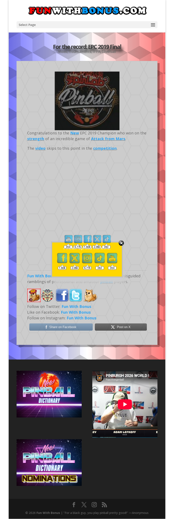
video (40, 148)
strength (35, 138)
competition (105, 148)
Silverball (109, 51)
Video (62, 51)
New (74, 132)
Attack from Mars (108, 138)
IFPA (96, 51)
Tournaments (80, 51)
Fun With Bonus (48, 513)
